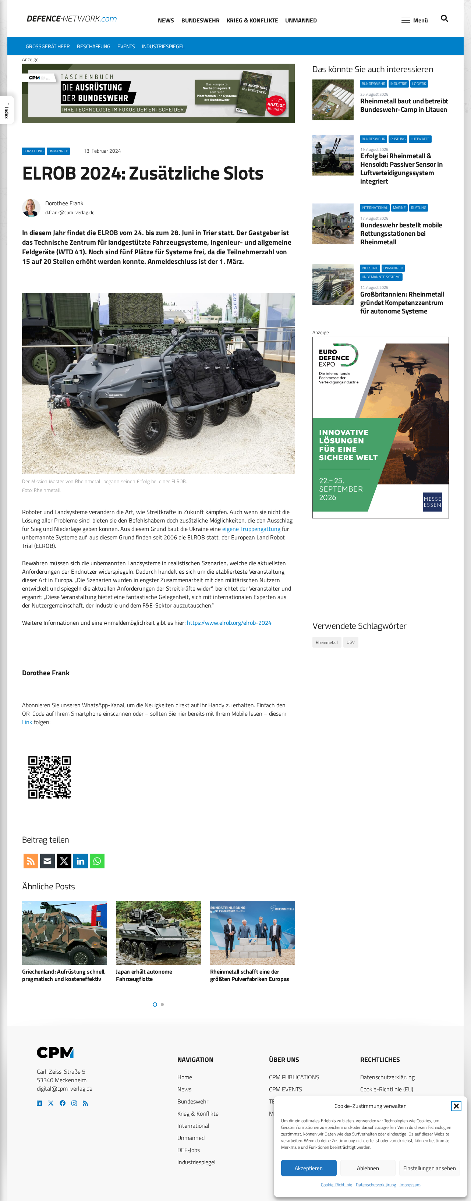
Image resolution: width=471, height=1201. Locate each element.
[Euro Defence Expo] (380, 516)
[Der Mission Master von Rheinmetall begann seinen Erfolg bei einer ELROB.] (158, 384)
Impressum (410, 1184)
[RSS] (85, 1103)
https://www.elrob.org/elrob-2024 (229, 622)
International (193, 1125)
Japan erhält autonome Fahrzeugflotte (144, 975)
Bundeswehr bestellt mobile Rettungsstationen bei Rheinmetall (401, 233)
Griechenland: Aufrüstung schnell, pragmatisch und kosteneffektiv (63, 975)
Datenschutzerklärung (376, 1184)
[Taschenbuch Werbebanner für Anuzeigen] (158, 121)
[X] (51, 1103)
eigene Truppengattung (251, 528)
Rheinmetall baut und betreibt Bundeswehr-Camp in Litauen (404, 104)
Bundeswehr (192, 1101)
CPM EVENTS (285, 1089)
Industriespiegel (196, 1162)
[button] (456, 1106)
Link (27, 722)
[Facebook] (62, 1103)
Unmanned (191, 1137)
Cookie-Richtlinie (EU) (386, 1089)
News (184, 1089)
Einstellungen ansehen (429, 1168)
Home (184, 1077)
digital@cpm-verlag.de (64, 1088)
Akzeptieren (309, 1168)
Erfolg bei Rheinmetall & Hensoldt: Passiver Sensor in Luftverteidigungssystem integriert (401, 168)
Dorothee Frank (64, 203)
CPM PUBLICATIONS (294, 1077)
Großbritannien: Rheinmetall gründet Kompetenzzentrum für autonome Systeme (402, 302)
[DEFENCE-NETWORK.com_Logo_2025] (71, 18)
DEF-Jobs (188, 1149)
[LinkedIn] (39, 1103)
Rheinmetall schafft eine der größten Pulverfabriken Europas (249, 975)
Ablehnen (368, 1168)
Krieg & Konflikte (198, 1113)
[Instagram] (74, 1103)
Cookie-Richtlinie (336, 1184)
